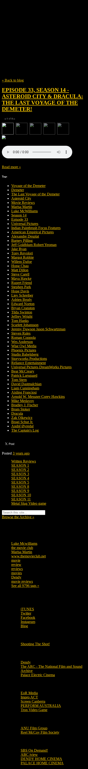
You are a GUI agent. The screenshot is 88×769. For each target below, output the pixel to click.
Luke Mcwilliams (24, 543)
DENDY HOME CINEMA (41, 759)
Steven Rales (21, 333)
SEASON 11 (21, 499)
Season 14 (19, 215)
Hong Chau (20, 266)
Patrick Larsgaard (24, 375)
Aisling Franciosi (24, 392)
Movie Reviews (23, 203)
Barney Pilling (22, 241)
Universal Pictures (24, 224)
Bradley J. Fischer (24, 405)
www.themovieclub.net (28, 556)
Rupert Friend (21, 283)
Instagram (28, 622)
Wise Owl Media (23, 346)
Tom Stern (19, 380)
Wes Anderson (22, 342)
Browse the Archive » (18, 517)
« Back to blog (13, 80)
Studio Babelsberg (24, 354)
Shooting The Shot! (35, 644)
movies (16, 573)
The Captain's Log (25, 430)
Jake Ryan (19, 249)
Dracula (17, 413)
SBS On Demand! (34, 750)
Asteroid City (21, 198)
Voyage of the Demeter (28, 186)
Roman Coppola (23, 338)
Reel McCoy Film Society (40, 732)
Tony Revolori (22, 253)
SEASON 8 (20, 487)
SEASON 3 (20, 474)
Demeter (17, 190)
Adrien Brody (21, 300)
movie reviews (22, 581)
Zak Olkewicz (21, 418)
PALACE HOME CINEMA (42, 763)
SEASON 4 (20, 478)
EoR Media (29, 693)
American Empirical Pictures (32, 232)
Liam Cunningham (25, 388)
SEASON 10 (21, 495)
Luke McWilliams (24, 211)
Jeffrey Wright (21, 316)
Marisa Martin (21, 207)
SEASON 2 (20, 470)
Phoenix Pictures (23, 350)
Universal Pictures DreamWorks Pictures (41, 367)
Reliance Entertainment (28, 363)
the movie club (22, 548)
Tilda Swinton (21, 312)
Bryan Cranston (23, 308)
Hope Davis (20, 291)
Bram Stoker (20, 409)
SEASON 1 (20, 465)
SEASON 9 (20, 491)
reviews (17, 569)
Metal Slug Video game (28, 503)
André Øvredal (22, 426)
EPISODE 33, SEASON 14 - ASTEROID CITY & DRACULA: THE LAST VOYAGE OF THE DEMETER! (42, 99)
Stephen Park (21, 287)
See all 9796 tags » (25, 586)
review (16, 565)
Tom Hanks (20, 321)
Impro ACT (29, 697)
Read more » (11, 167)
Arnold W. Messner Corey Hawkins (38, 397)
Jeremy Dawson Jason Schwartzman (38, 329)
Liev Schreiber (22, 295)
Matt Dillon (19, 270)
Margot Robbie (22, 257)
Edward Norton (22, 304)
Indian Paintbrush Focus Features (36, 228)
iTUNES (27, 609)
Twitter (26, 613)
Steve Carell (20, 274)
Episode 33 (19, 219)
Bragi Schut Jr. (22, 422)
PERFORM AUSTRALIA (41, 706)
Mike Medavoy (22, 401)
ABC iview (29, 755)
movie (15, 560)
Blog (24, 626)
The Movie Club (44, 28)
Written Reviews (23, 461)
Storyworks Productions (29, 359)
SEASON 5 (20, 482)
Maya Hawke (21, 278)
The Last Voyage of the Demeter (35, 194)
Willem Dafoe (21, 262)
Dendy (16, 577)
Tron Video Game (34, 710)
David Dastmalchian (26, 384)
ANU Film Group (34, 728)
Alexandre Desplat (25, 236)
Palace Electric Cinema (38, 675)
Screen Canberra (33, 701)
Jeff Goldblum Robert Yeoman (34, 245)
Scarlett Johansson (24, 325)
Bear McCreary (22, 371)
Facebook (28, 618)
